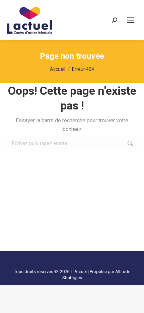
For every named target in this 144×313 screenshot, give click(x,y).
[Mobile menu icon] (130, 20)
